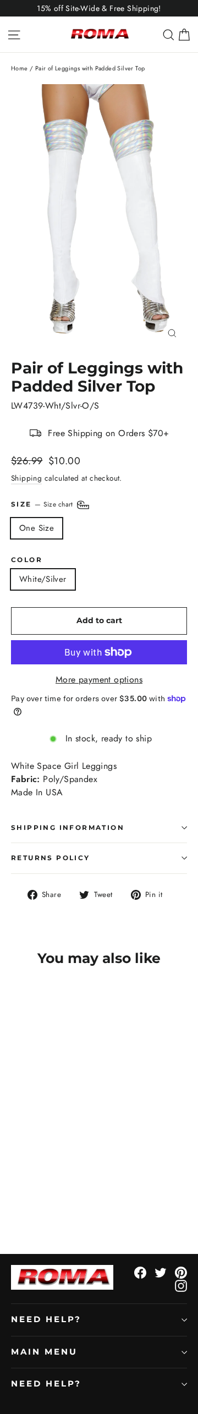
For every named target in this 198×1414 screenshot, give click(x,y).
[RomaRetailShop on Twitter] (161, 1272)
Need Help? (46, 1319)
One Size (36, 528)
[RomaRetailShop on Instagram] (181, 1285)
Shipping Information (67, 827)
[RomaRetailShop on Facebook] (140, 1272)
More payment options (99, 679)
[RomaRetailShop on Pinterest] (181, 1272)
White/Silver (43, 579)
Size (43, 504)
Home (19, 68)
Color (26, 560)
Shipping (26, 477)
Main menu (44, 1352)
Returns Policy (50, 858)
